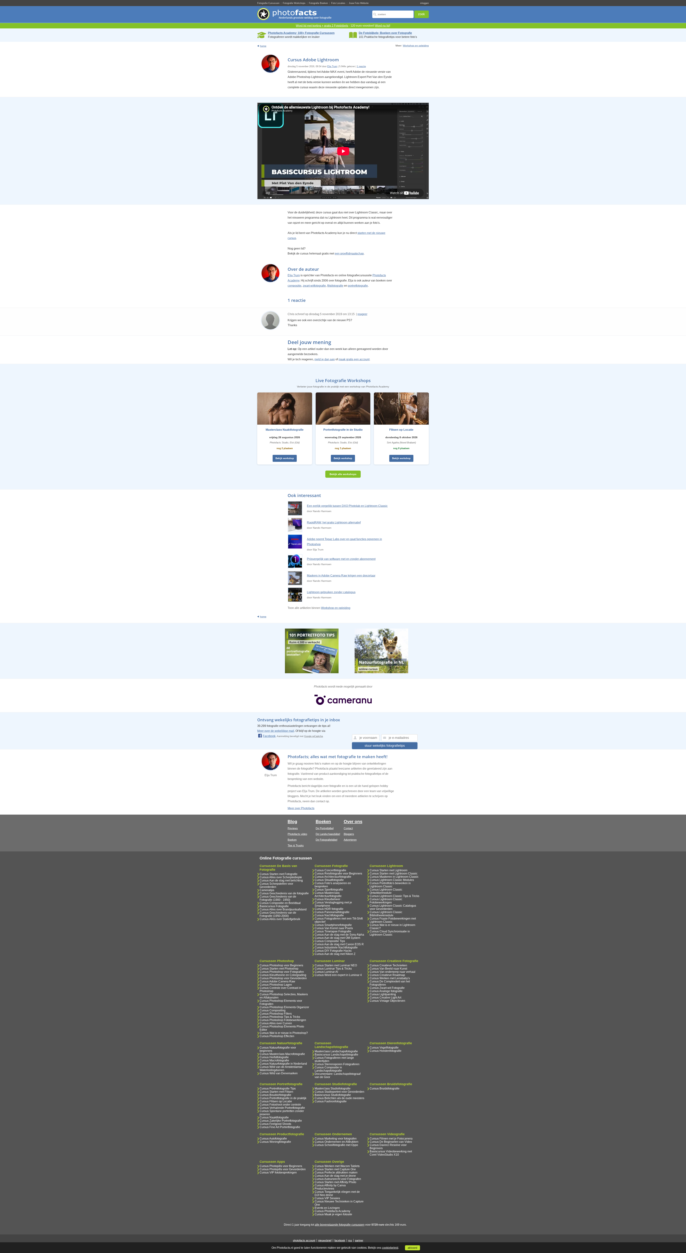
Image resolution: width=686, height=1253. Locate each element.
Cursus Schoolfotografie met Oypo (336, 1144)
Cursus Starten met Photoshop (279, 968)
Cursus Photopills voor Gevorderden (283, 1169)
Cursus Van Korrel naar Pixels (334, 928)
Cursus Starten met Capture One (335, 1169)
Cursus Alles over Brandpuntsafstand (283, 909)
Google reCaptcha (313, 736)
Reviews (293, 828)
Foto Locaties (338, 3)
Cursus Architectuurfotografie (333, 876)
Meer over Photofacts (301, 808)
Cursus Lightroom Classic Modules (392, 879)
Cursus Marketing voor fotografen (336, 1138)
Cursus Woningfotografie (275, 1141)
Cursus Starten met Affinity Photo (335, 1182)
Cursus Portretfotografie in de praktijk (283, 1098)
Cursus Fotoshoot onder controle (280, 1104)
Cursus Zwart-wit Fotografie (387, 987)
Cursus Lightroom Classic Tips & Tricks (394, 896)
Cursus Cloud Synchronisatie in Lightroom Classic (390, 933)
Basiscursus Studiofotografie (333, 1094)
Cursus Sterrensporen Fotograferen (337, 1064)
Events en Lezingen (327, 1207)
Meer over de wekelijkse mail (275, 730)
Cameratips (267, 890)
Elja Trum (332, 66)
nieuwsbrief (324, 1240)
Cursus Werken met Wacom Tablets (337, 1166)
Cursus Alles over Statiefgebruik (280, 919)
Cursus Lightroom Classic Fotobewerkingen (386, 901)
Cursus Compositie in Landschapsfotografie (328, 1069)
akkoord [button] (412, 1247)
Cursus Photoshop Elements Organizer (284, 1007)
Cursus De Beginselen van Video (391, 1141)
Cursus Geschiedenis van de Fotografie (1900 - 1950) (278, 898)
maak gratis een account (354, 359)
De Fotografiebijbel (326, 839)
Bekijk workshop (284, 458)
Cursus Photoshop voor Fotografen (282, 971)
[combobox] (393, 14)
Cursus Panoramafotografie (332, 912)
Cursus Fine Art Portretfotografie (280, 1127)
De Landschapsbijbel (328, 834)
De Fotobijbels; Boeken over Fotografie (385, 32)
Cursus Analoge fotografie (386, 991)
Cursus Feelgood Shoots (275, 1123)
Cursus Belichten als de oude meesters (339, 1098)
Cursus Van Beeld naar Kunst (388, 968)
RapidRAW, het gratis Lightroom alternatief (334, 522)
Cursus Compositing (272, 1010)
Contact (348, 828)
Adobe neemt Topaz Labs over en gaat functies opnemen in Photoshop (344, 542)
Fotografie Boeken (318, 3)
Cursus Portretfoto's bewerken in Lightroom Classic (390, 885)
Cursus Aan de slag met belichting (281, 880)
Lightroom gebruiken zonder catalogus (331, 592)
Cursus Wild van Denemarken (279, 1073)
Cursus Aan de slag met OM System (337, 937)
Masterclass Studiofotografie (333, 1088)
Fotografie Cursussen (268, 3)
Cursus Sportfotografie (329, 889)
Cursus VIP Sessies (327, 1198)
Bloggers (349, 834)
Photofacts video (297, 834)
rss (350, 1240)
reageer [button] (362, 314)
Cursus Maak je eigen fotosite (333, 1214)
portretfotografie (358, 285)
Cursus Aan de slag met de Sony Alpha (339, 934)
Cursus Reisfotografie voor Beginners (338, 873)
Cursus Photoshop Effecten (277, 1036)
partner (359, 1240)
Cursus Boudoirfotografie (275, 1094)
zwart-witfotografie (314, 285)
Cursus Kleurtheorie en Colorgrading (283, 975)
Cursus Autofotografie (273, 1138)
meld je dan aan (324, 359)
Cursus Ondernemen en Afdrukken (336, 1141)
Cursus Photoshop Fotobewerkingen (283, 1020)
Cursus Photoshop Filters (276, 1013)
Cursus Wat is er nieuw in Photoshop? (284, 1032)
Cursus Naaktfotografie (274, 1117)
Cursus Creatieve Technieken (388, 965)
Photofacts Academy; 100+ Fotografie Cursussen (301, 32)
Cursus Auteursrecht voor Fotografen (338, 1178)
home (263, 46)
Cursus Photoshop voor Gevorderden (283, 978)
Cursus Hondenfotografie (385, 1050)
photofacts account (304, 1240)
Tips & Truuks (296, 845)
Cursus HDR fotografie (329, 908)
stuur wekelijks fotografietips (385, 745)
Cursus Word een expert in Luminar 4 (338, 975)
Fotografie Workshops (294, 3)
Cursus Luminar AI (326, 971)
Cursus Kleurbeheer (327, 899)
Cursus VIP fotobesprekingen (278, 1172)
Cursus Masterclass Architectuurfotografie (328, 894)
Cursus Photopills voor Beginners (281, 1166)
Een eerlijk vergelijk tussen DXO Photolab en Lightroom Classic (347, 505)
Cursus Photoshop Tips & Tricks (280, 1016)
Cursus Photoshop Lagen (276, 984)
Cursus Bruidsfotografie (384, 1088)
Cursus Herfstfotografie (274, 1057)
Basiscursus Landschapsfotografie (336, 1054)
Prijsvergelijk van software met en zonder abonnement (341, 558)
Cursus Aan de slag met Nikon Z (335, 953)
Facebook (269, 736)
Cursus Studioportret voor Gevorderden (339, 1091)
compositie (294, 285)
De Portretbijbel (325, 828)
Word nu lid (382, 25)
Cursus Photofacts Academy (332, 1211)
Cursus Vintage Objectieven (387, 1000)
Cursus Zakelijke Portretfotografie (281, 1120)
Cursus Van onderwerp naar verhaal (392, 971)
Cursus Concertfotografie (330, 870)
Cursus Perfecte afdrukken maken (336, 1172)
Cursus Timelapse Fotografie (333, 931)
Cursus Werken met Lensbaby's (390, 978)
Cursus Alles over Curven (276, 1023)
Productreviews (324, 1188)
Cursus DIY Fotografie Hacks (333, 950)
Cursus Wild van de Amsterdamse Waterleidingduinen (281, 1068)
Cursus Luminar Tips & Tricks (333, 968)
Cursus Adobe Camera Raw (277, 981)
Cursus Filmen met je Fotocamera (391, 1138)
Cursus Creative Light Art (385, 997)
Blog (292, 821)
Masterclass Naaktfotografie (285, 429)
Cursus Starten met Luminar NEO (336, 965)
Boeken (292, 839)
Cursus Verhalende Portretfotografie (282, 1107)
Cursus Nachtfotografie (329, 915)
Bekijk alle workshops (343, 474)
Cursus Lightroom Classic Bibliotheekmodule (386, 914)
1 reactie (361, 66)
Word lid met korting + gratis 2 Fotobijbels (322, 25)
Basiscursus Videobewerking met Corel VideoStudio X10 (391, 1153)
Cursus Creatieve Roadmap (387, 975)
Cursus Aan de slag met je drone (335, 1175)
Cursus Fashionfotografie (331, 1101)
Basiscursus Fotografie (274, 906)
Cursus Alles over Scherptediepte (281, 877)
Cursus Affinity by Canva (330, 1185)
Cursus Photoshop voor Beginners (281, 965)
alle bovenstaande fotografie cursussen (339, 1224)
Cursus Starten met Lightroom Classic (393, 873)
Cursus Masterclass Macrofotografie (282, 1054)
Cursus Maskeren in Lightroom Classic (394, 876)
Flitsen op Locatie (401, 429)
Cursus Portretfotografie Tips (278, 1088)
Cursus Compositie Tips (330, 941)
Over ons (353, 821)
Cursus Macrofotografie (274, 1060)
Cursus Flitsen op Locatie (276, 1101)
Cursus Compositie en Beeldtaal (280, 902)
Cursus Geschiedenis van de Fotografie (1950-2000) (278, 914)
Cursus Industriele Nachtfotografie (336, 947)
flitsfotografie (335, 285)
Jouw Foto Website (359, 3)
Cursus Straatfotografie (329, 879)
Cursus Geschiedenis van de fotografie (284, 893)
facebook (339, 1240)
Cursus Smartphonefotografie (333, 924)
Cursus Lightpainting (383, 994)
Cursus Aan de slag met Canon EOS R (339, 944)
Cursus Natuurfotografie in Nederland (283, 1063)
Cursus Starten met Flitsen (276, 1091)
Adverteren (350, 839)
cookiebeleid (390, 1247)
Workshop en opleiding (416, 45)
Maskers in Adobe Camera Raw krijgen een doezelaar (341, 575)
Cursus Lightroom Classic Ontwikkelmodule (386, 891)
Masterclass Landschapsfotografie (336, 1051)
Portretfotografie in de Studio (343, 429)
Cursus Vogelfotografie (384, 1047)
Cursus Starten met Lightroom (388, 870)
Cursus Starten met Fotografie (278, 874)
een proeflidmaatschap (349, 253)
